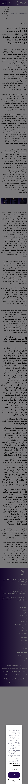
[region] (14, 754)
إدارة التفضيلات (14, 769)
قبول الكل (14, 774)
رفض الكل (14, 781)
